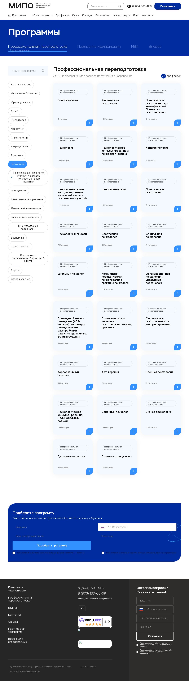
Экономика (17, 237)
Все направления (21, 84)
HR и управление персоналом (28, 227)
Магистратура (122, 15)
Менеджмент (18, 190)
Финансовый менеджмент (26, 208)
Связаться (155, 636)
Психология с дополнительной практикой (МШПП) (28, 258)
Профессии (62, 15)
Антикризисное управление (27, 199)
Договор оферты (88, 666)
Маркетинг (17, 128)
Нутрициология (20, 146)
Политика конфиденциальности (25, 671)
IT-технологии (19, 137)
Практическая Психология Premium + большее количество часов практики (28, 177)
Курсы (75, 15)
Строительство (20, 246)
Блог (136, 15)
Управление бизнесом (24, 93)
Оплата (13, 621)
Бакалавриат (103, 15)
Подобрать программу (52, 545)
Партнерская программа (16, 630)
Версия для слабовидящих (17, 640)
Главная (13, 607)
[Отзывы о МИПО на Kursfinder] (94, 644)
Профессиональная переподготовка (20, 599)
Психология (18, 164)
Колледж (87, 15)
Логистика (17, 155)
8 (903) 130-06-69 (92, 593)
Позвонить (167, 6)
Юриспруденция (20, 102)
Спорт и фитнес (20, 279)
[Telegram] (82, 608)
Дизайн (15, 111)
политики (80, 553)
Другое (15, 270)
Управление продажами (25, 217)
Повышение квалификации (17, 589)
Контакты (147, 15)
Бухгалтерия (18, 120)
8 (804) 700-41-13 (141, 6)
